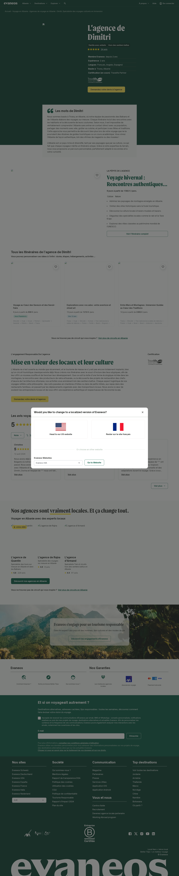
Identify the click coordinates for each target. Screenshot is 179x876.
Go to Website (94, 462)
